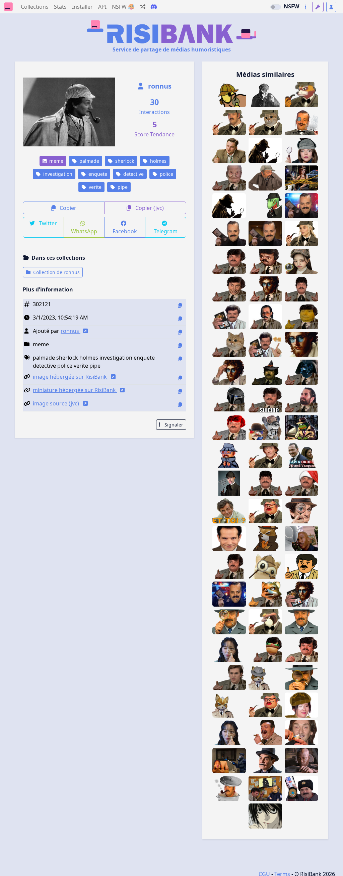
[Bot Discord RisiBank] (153, 6)
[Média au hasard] (142, 6)
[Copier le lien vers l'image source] (180, 404)
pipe (122, 187)
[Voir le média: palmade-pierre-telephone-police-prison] (229, 760)
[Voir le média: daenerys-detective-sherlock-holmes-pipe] (301, 233)
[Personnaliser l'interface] (318, 7)
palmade (88, 161)
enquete (97, 174)
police (165, 174)
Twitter (47, 223)
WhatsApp (84, 231)
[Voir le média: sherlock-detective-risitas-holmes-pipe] (229, 122)
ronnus (159, 86)
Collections (35, 6)
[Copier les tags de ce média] (180, 359)
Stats (60, 6)
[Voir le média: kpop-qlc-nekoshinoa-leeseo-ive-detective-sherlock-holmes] (301, 261)
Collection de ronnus (56, 272)
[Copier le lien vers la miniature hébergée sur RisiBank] (180, 391)
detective (133, 174)
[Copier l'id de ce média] (180, 305)
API (102, 6)
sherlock (124, 161)
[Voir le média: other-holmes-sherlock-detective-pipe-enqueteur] (265, 150)
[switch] (275, 7)
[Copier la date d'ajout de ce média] (180, 319)
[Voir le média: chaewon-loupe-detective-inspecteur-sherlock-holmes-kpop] (229, 732)
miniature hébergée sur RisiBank (75, 390)
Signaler (173, 424)
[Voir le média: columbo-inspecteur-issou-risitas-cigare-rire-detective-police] (265, 732)
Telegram (166, 231)
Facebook (125, 231)
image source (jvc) (56, 403)
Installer (82, 6)
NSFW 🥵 (123, 6)
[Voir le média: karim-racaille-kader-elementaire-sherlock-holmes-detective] (229, 483)
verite (94, 187)
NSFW (291, 6)
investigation (57, 174)
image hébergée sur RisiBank (70, 376)
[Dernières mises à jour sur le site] (306, 7)
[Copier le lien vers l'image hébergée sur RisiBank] (180, 378)
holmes (157, 161)
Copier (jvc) (149, 208)
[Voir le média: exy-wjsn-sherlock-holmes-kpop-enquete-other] (301, 705)
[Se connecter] (331, 7)
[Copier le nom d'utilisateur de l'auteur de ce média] (180, 332)
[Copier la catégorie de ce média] (180, 345)
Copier (67, 208)
